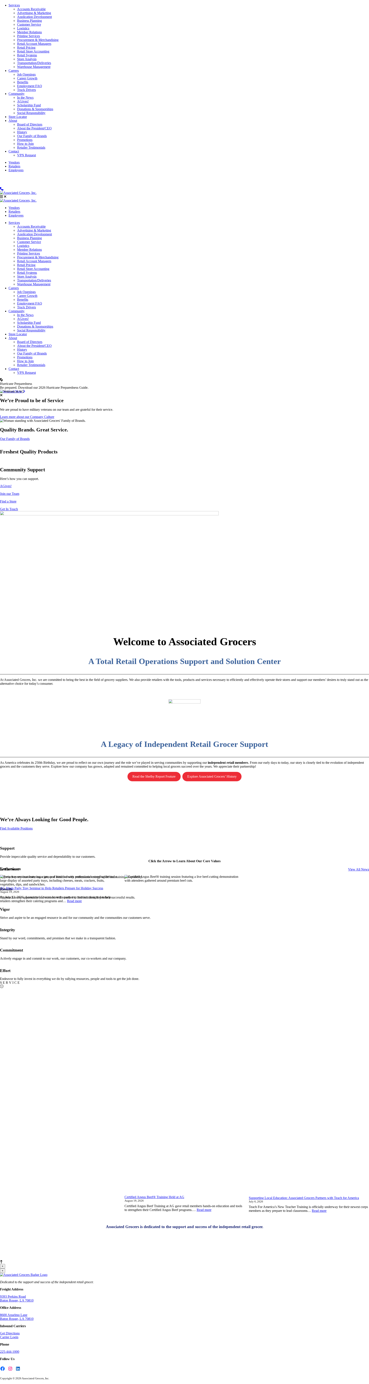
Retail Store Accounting (33, 51)
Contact (14, 151)
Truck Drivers (26, 90)
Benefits (22, 82)
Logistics (23, 28)
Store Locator (18, 117)
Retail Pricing (26, 47)
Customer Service (29, 24)
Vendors (14, 162)
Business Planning (29, 20)
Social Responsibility (31, 113)
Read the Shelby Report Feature (154, 776)
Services (14, 5)
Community (17, 93)
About (13, 120)
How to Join (25, 143)
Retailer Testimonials (31, 147)
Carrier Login (9, 1337)
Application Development (34, 17)
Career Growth (27, 78)
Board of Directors (29, 124)
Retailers (14, 166)
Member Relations (29, 32)
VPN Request (26, 155)
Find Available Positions (16, 828)
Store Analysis (27, 59)
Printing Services (28, 36)
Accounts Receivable (31, 9)
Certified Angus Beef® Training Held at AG (154, 1197)
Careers (14, 70)
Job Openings (26, 74)
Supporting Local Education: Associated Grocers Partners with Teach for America (304, 1198)
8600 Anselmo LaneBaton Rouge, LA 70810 (17, 1317)
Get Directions (10, 1333)
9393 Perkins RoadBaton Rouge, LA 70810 (17, 1298)
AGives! (23, 101)
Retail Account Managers (34, 43)
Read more (74, 901)
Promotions (24, 140)
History (22, 132)
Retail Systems (27, 55)
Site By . (32, 1382)
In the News (25, 97)
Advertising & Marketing (34, 13)
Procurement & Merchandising (38, 40)
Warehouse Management (33, 67)
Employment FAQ (29, 86)
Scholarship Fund (29, 105)
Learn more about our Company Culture (27, 417)
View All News (358, 869)
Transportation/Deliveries (34, 63)
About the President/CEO (34, 128)
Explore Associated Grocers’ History (212, 776)
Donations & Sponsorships (35, 109)
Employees (16, 170)
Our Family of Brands (32, 136)
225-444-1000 (9, 1351)
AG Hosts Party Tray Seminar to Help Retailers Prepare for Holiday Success (51, 888)
